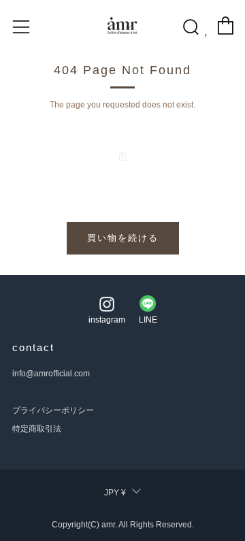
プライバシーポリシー (53, 410)
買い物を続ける (123, 238)
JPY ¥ (115, 492)
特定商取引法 (36, 428)
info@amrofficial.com (51, 373)
